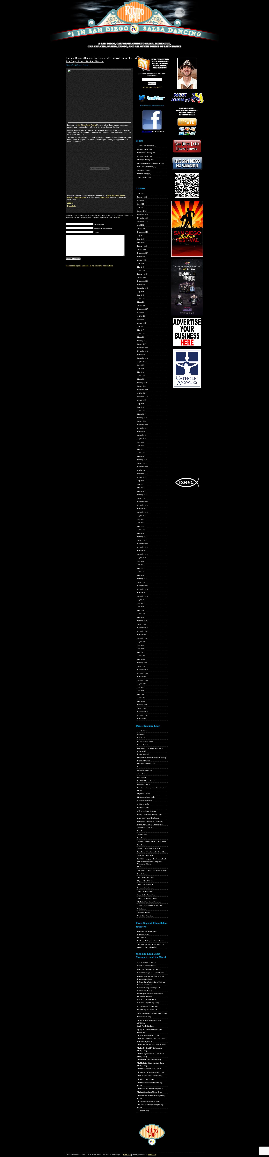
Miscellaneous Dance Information (148, 163)
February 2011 (142, 578)
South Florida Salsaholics (145, 1026)
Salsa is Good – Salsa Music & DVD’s (150, 848)
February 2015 (142, 417)
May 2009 (140, 652)
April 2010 (141, 613)
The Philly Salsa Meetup (145, 1079)
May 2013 (140, 487)
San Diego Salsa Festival (87, 125)
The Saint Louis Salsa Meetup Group (149, 1092)
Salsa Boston (141, 831)
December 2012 (142, 501)
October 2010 (141, 592)
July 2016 (140, 365)
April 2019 (141, 270)
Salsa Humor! (142, 838)
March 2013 (141, 491)
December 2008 (142, 670)
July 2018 (140, 291)
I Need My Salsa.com (144, 770)
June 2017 (140, 326)
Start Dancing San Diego (145, 877)
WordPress (152, 1155)
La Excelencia (141, 777)
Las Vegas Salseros (143, 784)
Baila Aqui (140, 734)
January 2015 (141, 421)
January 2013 (141, 498)
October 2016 (141, 354)
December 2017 (142, 309)
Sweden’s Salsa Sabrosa (145, 888)
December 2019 (142, 253)
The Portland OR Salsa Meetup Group (150, 1088)
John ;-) (70, 203)
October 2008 (141, 677)
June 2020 (140, 239)
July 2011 (140, 561)
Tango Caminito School (145, 891)
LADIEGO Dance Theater (146, 781)
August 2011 (141, 557)
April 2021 (141, 225)
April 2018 (141, 298)
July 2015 (140, 403)
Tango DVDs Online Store (146, 895)
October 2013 (141, 470)
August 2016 (141, 361)
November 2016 (142, 351)
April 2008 (141, 698)
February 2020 (142, 246)
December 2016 (142, 347)
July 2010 (140, 603)
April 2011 (141, 571)
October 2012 (141, 508)
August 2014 (141, 438)
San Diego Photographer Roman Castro (150, 941)
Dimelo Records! (143, 754)
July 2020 (140, 235)
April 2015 (141, 410)
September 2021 (142, 221)
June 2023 (140, 193)
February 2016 (142, 382)
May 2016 (140, 372)
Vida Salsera (141, 909)
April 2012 (141, 529)
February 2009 (142, 663)
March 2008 (141, 701)
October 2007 (141, 719)
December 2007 (142, 712)
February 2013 (142, 494)
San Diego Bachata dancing (82, 217)
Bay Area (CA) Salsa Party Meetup (149, 969)
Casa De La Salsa (143, 745)
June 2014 (140, 445)
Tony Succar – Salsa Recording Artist (149, 905)
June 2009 (140, 648)
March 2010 (141, 617)
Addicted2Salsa (142, 731)
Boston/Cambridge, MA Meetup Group (150, 973)
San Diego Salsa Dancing (100, 217)
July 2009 (140, 645)
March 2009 (141, 659)
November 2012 (142, 505)
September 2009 (142, 638)
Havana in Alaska (143, 767)
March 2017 (141, 337)
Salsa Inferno (141, 845)
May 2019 (140, 267)
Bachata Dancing (71, 215)
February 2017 (142, 340)
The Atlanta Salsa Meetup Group (148, 1035)
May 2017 (140, 330)
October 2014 (141, 431)
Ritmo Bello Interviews (145, 166)
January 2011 (141, 582)
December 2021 (142, 214)
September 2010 (142, 596)
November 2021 (142, 218)
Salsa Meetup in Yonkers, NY (147, 1010)
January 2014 (141, 463)
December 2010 (142, 585)
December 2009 (142, 627)
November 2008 (142, 673)
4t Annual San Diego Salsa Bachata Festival (102, 215)
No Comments (114, 217)
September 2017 (142, 319)
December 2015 (142, 389)
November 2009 (142, 631)
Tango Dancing (142, 177)
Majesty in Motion (143, 793)
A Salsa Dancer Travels (145, 145)
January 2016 (141, 386)
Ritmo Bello (105, 197)
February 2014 (142, 459)
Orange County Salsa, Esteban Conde (149, 814)
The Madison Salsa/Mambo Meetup (149, 1059)
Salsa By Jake (142, 834)
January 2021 (141, 228)
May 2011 (140, 568)
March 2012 (141, 533)
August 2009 (141, 641)
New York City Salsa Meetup (147, 999)
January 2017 (141, 344)
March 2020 (141, 242)
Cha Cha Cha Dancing (144, 152)
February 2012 (142, 536)
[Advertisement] (187, 432)
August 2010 (141, 599)
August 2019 (141, 260)
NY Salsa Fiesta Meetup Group (147, 1006)
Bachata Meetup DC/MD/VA (147, 966)
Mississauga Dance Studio (146, 797)
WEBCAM (127, 1155)
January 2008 (141, 708)
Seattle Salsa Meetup (144, 1017)
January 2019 (141, 277)
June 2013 (140, 484)
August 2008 (141, 684)
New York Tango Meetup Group (148, 1003)
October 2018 (141, 284)
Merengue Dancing (143, 159)
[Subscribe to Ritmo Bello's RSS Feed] (142, 63)
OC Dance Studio (143, 804)
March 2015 (141, 414)
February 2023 (142, 197)
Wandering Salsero (143, 912)
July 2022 (140, 204)
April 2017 (141, 333)
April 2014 (141, 452)
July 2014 (140, 442)
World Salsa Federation (145, 916)
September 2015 (142, 396)
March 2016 (141, 379)
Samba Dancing (142, 173)
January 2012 (141, 540)
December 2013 (142, 466)
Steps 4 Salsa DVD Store (145, 881)
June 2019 (140, 263)
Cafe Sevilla (141, 738)
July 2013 (140, 480)
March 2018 (141, 302)
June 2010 (140, 606)
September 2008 (142, 680)
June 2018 (140, 295)
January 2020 (141, 249)
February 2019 (142, 274)
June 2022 (140, 207)
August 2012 (141, 515)
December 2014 (142, 424)
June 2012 (140, 522)
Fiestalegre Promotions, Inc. (146, 763)
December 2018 (142, 281)
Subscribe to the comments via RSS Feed (97, 266)
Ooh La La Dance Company (146, 811)
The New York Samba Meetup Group (149, 1075)
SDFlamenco (141, 867)
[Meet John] (187, 73)
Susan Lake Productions (145, 884)
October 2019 (141, 256)
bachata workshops (123, 215)
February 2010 (142, 620)
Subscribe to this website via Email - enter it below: (152, 75)
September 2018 (142, 288)
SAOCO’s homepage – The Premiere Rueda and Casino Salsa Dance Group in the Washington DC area (151, 861)
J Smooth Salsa (142, 774)
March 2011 (141, 575)
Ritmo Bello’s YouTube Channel (148, 818)
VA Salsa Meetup (143, 1110)
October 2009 (141, 634)
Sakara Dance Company (145, 827)
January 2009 (141, 666)
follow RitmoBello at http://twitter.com (152, 105)
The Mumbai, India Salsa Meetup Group (150, 1072)
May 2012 (140, 526)
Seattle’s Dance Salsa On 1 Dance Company (152, 870)
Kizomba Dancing (143, 156)
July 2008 (140, 687)
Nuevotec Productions (144, 800)
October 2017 (141, 316)
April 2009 (141, 655)
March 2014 (141, 456)
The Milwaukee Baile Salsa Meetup (149, 1068)
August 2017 (141, 323)
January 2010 (141, 624)
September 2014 (142, 435)
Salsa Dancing (82, 215)
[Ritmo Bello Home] (134, 21)
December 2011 (142, 543)
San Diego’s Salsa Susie (145, 855)
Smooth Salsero (142, 874)
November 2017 (142, 312)
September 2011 (142, 554)
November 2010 (142, 589)
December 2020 (142, 232)
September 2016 (142, 358)
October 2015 (141, 393)
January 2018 (141, 305)
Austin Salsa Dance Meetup (146, 962)
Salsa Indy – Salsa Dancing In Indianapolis (151, 841)
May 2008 (140, 694)
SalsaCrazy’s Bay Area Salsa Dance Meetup (152, 1013)
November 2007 (142, 715)
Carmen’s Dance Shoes (145, 741)
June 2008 (140, 691)
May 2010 (140, 610)
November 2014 (142, 428)
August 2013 (141, 477)
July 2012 (140, 519)
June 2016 (140, 368)
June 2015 (140, 407)
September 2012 (142, 512)
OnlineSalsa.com (143, 807)
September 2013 (142, 473)
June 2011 (140, 564)
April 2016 (141, 375)
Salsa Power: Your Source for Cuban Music (152, 852)
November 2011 (142, 547)
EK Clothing (141, 937)
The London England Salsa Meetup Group (151, 1044)
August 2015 (141, 400)
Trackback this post (73, 266)
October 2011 (141, 550)
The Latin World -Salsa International (149, 902)
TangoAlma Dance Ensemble (146, 898)
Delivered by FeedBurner (152, 87)
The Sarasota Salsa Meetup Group (148, 1101)
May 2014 (140, 449)
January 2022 (141, 211)
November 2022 (142, 200)
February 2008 (142, 705)
